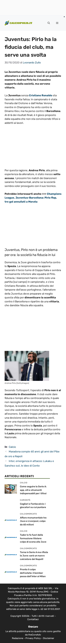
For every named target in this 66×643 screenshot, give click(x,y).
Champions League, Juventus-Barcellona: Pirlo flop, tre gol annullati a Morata (33, 197)
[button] (49, 23)
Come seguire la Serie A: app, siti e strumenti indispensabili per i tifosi (33, 490)
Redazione (17, 638)
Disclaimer (48, 638)
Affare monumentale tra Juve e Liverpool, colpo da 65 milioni (33, 521)
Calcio (12, 446)
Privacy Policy (33, 638)
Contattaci (33, 619)
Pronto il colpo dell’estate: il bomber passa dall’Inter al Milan (33, 573)
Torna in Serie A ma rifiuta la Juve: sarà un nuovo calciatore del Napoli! (34, 556)
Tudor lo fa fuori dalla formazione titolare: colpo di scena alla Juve (33, 538)
